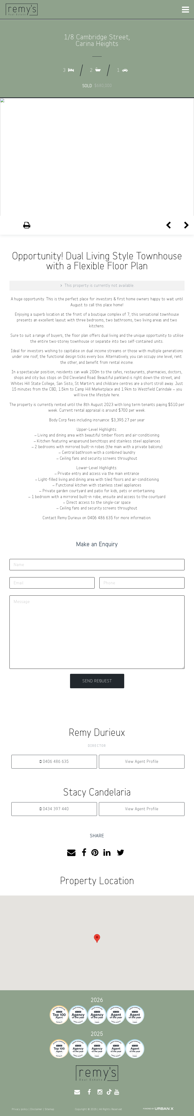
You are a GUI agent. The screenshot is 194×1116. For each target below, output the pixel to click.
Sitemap (49, 1109)
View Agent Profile (142, 762)
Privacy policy (20, 1109)
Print (18, 225)
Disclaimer (36, 1109)
